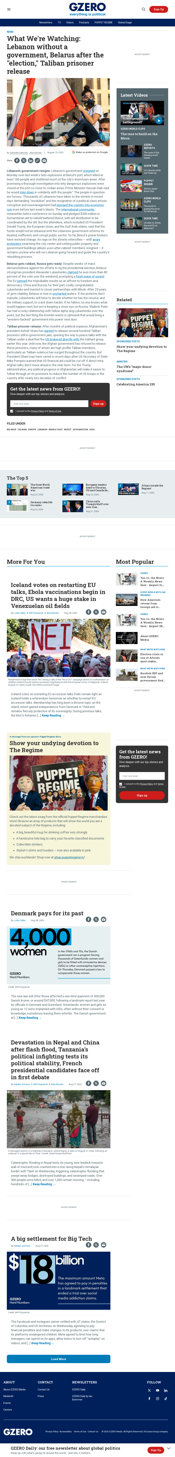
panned (22, 281)
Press (41, 1396)
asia (92, 429)
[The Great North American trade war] (17, 489)
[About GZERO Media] (127, 637)
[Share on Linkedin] (30, 160)
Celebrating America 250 (136, 384)
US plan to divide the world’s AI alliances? (152, 225)
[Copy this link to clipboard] (37, 160)
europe (32, 429)
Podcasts (84, 22)
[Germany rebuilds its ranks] (17, 505)
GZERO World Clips (133, 128)
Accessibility (65, 1431)
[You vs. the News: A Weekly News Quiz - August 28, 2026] (127, 620)
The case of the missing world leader (151, 155)
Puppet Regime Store (50, 737)
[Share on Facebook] (17, 160)
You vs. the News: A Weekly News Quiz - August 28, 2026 (152, 624)
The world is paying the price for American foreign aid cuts (152, 210)
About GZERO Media (14, 1389)
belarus (11, 429)
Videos (70, 22)
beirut (67, 429)
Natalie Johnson (22, 1084)
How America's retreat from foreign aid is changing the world (150, 607)
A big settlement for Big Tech (51, 1238)
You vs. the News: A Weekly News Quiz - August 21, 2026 (152, 583)
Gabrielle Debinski (19, 152)
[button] (158, 9)
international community (77, 209)
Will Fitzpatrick (36, 613)
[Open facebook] (149, 1398)
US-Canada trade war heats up (152, 171)
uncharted (59, 293)
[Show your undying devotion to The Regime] (142, 322)
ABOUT (9, 1382)
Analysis (122, 361)
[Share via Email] (44, 160)
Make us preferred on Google (92, 152)
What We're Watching (152, 649)
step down (27, 192)
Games (144, 573)
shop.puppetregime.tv (69, 857)
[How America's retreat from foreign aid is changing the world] (127, 599)
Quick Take (151, 165)
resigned (89, 171)
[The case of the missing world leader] (131, 151)
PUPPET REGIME (104, 22)
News (10, 31)
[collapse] (168, 1448)
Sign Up (156, 1450)
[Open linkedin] (165, 1390)
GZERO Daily (78, 1389)
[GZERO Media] (87, 9)
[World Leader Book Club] (131, 185)
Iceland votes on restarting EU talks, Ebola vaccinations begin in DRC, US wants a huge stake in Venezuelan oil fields (58, 595)
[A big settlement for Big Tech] (58, 1280)
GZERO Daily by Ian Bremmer (82, 1398)
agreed (49, 331)
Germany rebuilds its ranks (41, 504)
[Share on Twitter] (23, 160)
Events (7, 1403)
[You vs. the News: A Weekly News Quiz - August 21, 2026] (127, 579)
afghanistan (80, 429)
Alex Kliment (36, 152)
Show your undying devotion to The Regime (54, 746)
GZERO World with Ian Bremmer (152, 593)
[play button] (142, 113)
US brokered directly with (62, 339)
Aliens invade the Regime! (152, 487)
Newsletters (45, 22)
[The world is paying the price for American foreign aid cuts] (131, 204)
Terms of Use (55, 411)
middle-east (56, 429)
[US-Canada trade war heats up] (131, 169)
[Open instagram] (157, 1398)
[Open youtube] (157, 1390)
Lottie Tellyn (20, 613)
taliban (22, 429)
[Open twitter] (149, 1390)
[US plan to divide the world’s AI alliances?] (131, 223)
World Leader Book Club (150, 190)
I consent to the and (38, 411)
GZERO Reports (149, 146)
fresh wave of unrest (89, 276)
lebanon (42, 429)
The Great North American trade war (40, 487)
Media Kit (8, 1396)
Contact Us (44, 1389)
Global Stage (125, 22)
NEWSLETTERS (84, 1382)
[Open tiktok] (165, 1398)
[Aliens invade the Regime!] (128, 489)
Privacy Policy (37, 411)
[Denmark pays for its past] (58, 955)
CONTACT (45, 1382)
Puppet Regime (149, 182)
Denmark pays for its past (47, 913)
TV (59, 22)
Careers (7, 1409)
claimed (72, 272)
